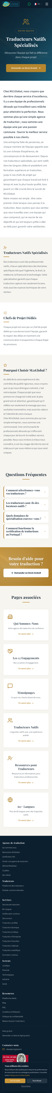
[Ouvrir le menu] (47, 4)
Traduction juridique (10, 932)
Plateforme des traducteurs (13, 885)
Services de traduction (11, 904)
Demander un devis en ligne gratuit (16, 1035)
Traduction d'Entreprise (11, 936)
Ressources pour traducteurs (13, 1021)
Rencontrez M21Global (11, 852)
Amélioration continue (11, 913)
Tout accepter (15, 1081)
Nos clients (6, 875)
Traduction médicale (10, 946)
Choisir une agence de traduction (15, 861)
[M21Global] (10, 4)
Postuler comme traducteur (13, 890)
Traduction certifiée (9, 923)
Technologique (8, 975)
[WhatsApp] (29, 4)
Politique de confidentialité (12, 1016)
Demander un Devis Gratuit (24, 68)
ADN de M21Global (9, 866)
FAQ (3, 1007)
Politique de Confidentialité (19, 1075)
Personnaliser (26, 1086)
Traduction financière (10, 941)
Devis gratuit (7, 1031)
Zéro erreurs (7, 918)
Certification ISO (8, 856)
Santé (4, 984)
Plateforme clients (9, 998)
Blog (4, 1003)
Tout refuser (36, 1081)
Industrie (5, 979)
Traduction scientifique (11, 950)
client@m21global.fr (14, 1049)
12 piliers (5, 870)
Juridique (6, 965)
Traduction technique (10, 927)
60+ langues (6, 909)
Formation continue (10, 955)
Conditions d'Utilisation (11, 1012)
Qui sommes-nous (9, 847)
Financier (6, 970)
